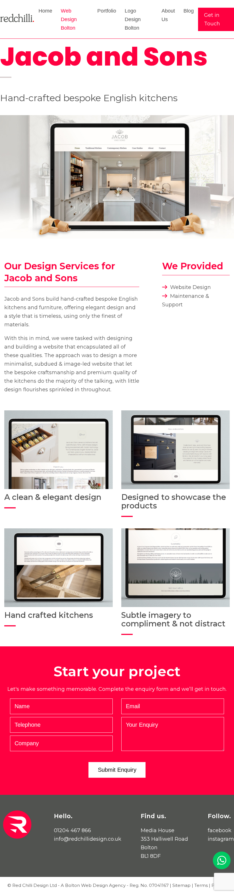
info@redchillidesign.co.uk (87, 839)
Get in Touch (212, 19)
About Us (168, 15)
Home (45, 11)
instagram (221, 839)
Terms (201, 885)
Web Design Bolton (69, 19)
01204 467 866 (72, 830)
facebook (219, 830)
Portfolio (106, 11)
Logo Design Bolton (133, 19)
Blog (188, 11)
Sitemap (181, 885)
